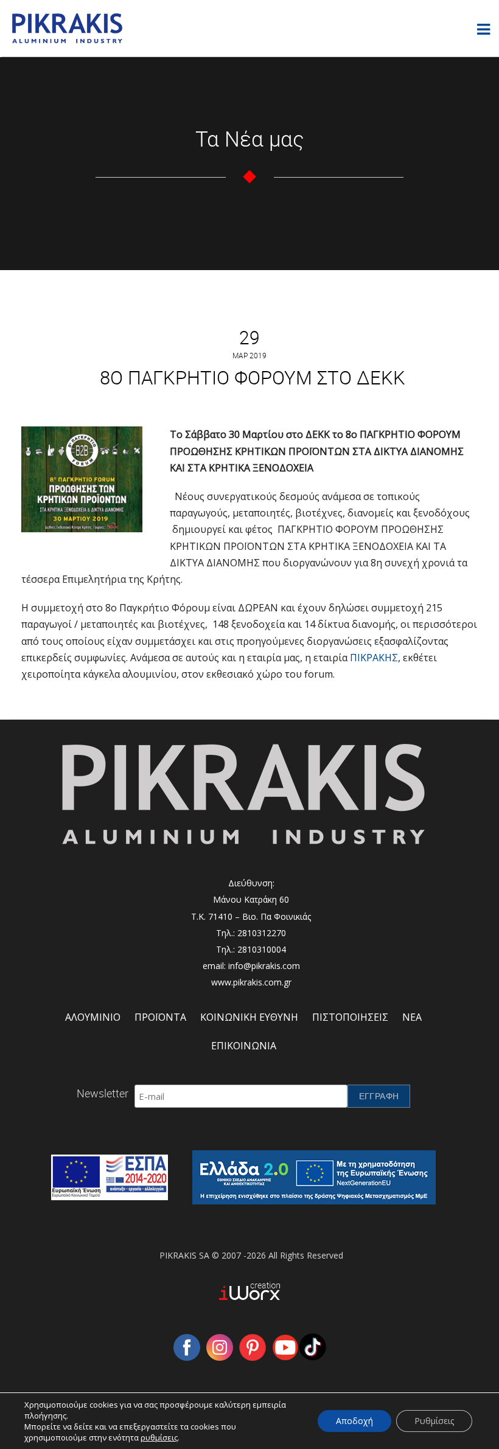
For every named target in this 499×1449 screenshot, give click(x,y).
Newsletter (102, 1093)
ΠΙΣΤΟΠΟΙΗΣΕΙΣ (350, 1017)
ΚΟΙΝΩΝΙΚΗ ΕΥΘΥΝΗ (249, 1017)
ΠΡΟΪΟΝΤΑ (160, 1017)
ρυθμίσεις (159, 1437)
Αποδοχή (354, 1420)
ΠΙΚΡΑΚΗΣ (374, 657)
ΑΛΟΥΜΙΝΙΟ (92, 1017)
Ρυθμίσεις (434, 1420)
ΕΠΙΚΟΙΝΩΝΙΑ (243, 1045)
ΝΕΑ (412, 1017)
